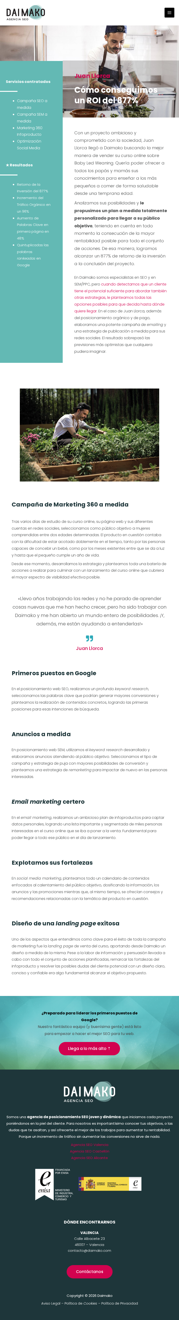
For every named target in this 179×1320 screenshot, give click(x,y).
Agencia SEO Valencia (89, 1144)
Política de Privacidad (119, 1303)
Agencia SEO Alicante (89, 1157)
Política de (81, 1303)
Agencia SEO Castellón (89, 1151)
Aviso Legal (50, 1303)
